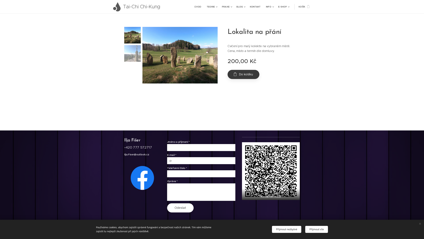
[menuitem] (199, 7)
